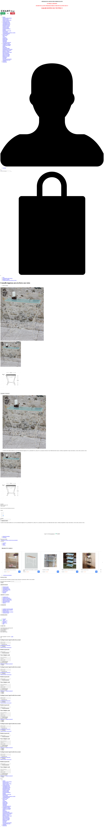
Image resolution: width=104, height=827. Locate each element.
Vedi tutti (4, 592)
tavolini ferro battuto (6, 48)
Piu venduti (4, 591)
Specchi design (5, 31)
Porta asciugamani (6, 53)
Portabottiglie (5, 57)
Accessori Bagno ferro (6, 823)
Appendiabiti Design (6, 33)
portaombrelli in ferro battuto (7, 49)
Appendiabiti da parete (6, 23)
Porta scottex (5, 35)
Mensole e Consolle (6, 51)
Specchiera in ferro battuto (7, 822)
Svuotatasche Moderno (6, 28)
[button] (1, 562)
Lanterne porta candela (6, 45)
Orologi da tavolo (6, 19)
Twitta (4, 543)
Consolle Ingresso (6, 587)
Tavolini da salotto (6, 26)
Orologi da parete (6, 586)
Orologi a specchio (6, 784)
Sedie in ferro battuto (6, 54)
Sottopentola (5, 41)
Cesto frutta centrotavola (7, 42)
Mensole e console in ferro (7, 599)
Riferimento (2, 539)
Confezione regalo (6, 612)
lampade (4, 46)
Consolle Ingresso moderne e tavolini (9, 32)
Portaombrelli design (6, 24)
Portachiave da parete (6, 25)
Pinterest (4, 544)
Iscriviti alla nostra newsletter (5, 581)
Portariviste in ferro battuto (7, 52)
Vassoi (4, 36)
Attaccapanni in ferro (6, 600)
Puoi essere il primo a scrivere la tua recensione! (9, 540)
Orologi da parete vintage (7, 50)
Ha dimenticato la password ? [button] (5, 645)
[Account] (52, 166)
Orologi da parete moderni (7, 18)
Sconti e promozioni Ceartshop (8, 611)
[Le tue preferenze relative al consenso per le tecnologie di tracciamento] (1, 620)
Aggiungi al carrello (4, 520)
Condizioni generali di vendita (8, 608)
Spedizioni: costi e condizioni (8, 609)
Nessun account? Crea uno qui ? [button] (5, 647)
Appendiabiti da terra (6, 22)
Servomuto (4, 58)
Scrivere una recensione (7, 575)
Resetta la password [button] (9, 663)
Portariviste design (6, 27)
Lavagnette (4, 37)
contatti (4, 619)
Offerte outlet (5, 622)
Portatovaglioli (5, 39)
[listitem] (12, 562)
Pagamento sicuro (6, 610)
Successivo (7, 393)
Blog (3, 623)
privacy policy (5, 620)
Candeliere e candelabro (7, 44)
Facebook (4, 621)
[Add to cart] (19, 572)
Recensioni (4, 537)
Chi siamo (4, 618)
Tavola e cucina (5, 590)
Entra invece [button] (2, 663)
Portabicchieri (5, 38)
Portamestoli (5, 40)
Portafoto (4, 29)
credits (12, 636)
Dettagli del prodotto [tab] (6, 536)
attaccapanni (5, 47)
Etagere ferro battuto (6, 55)
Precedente (2, 393)
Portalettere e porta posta (7, 30)
